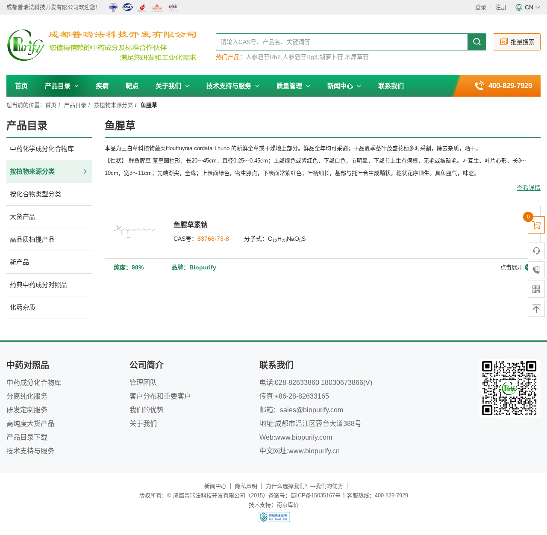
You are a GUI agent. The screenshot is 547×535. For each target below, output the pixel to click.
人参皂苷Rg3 (300, 56)
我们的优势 (146, 410)
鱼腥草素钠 (191, 224)
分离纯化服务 (26, 396)
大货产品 (22, 216)
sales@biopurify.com (311, 410)
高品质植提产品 (32, 239)
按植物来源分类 (113, 105)
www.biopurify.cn (314, 451)
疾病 (102, 85)
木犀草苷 (357, 56)
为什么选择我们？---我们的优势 (304, 486)
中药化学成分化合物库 (42, 148)
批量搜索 (523, 41)
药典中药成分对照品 (39, 284)
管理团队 (143, 382)
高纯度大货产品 (30, 423)
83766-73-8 (213, 238)
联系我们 (391, 85)
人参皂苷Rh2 (263, 56)
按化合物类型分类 (35, 194)
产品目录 (58, 85)
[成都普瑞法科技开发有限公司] (111, 45)
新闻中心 (341, 85)
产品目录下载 (26, 437)
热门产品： (231, 56)
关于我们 (169, 85)
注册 (500, 7)
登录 (480, 7)
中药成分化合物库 (33, 382)
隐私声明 (246, 486)
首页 (21, 85)
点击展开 (511, 267)
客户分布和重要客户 (160, 396)
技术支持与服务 (229, 85)
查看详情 (529, 187)
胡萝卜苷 (331, 56)
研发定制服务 (26, 410)
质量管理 (290, 85)
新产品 (19, 262)
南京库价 (287, 505)
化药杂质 (22, 307)
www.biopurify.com (303, 437)
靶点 (132, 85)
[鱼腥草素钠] (135, 231)
